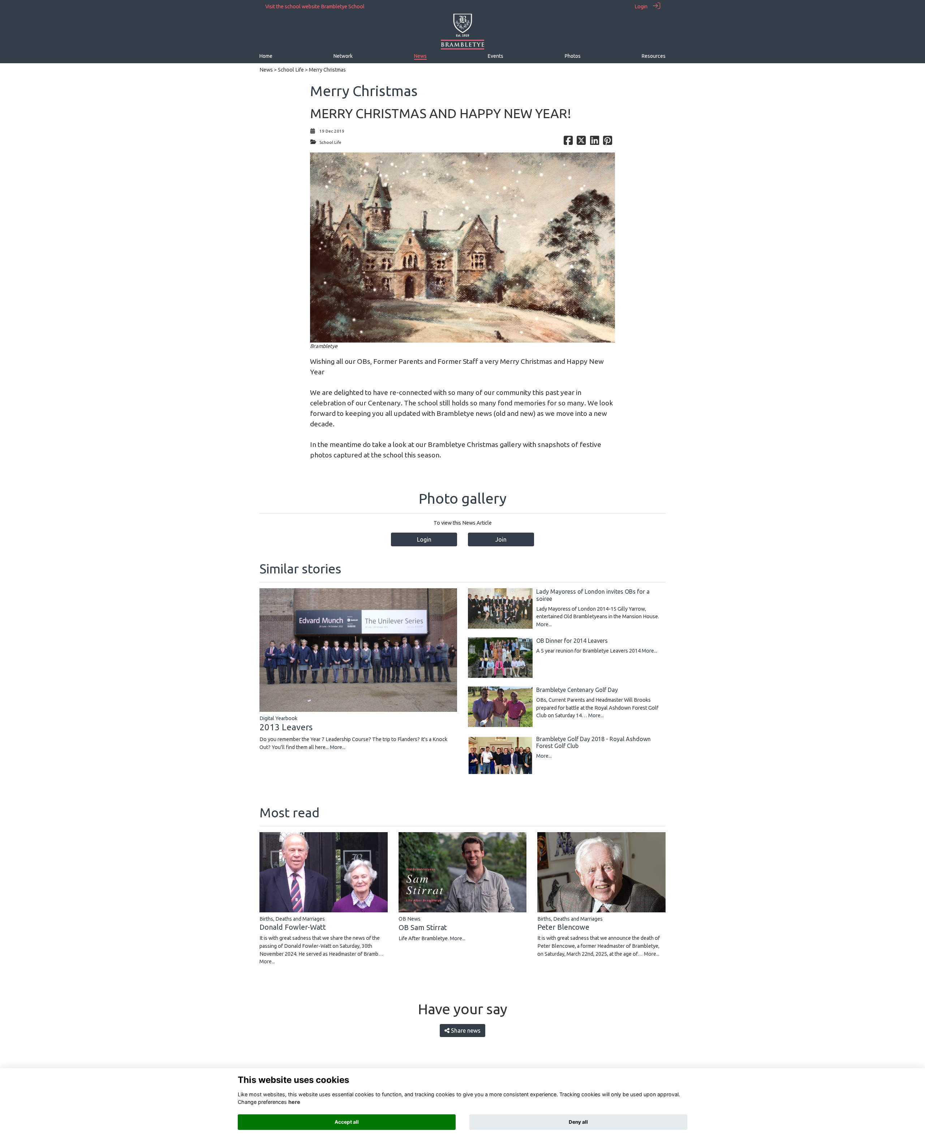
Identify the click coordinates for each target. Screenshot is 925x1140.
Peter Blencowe (563, 927)
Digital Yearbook (278, 718)
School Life (291, 70)
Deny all (578, 1122)
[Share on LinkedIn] (594, 142)
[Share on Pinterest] (607, 142)
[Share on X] (581, 142)
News (266, 70)
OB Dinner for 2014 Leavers (572, 640)
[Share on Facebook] (568, 142)
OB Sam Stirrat (423, 927)
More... (337, 747)
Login (641, 6)
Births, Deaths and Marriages (292, 919)
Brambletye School (343, 6)
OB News (410, 919)
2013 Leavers (286, 727)
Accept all (347, 1122)
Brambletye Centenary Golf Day (577, 690)
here (294, 1102)
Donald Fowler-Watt (292, 927)
